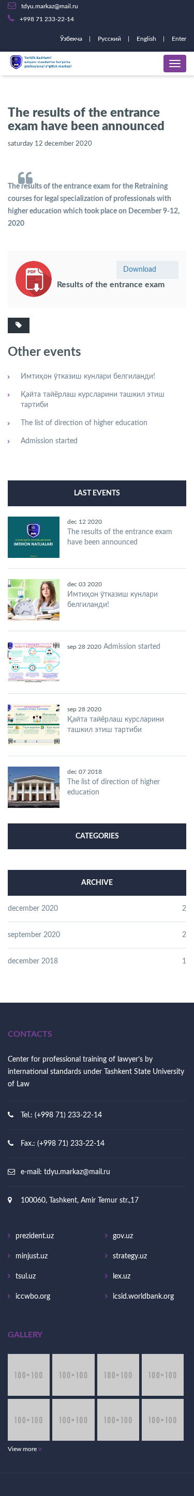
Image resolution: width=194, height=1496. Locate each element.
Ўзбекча (72, 39)
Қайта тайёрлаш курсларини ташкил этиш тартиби (93, 400)
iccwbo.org (33, 1296)
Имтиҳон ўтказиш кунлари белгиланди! (88, 376)
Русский (110, 39)
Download (139, 269)
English (147, 39)
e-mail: (32, 1172)
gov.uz (123, 1236)
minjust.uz (32, 1256)
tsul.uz (26, 1276)
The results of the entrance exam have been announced (119, 537)
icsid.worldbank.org (143, 1296)
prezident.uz (35, 1236)
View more (23, 1449)
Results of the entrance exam (111, 284)
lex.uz (121, 1276)
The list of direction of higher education (84, 423)
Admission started (49, 441)
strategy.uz (130, 1256)
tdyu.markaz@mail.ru (77, 1172)
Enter (179, 39)
